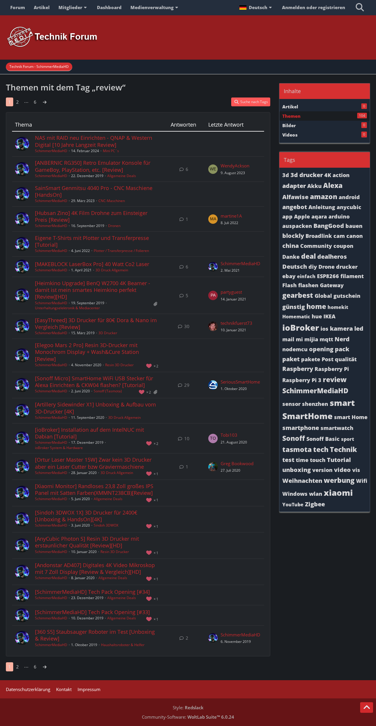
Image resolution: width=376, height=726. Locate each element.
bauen (353, 225)
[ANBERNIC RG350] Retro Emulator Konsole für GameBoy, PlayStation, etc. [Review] (92, 166)
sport (347, 439)
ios (324, 328)
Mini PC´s (111, 150)
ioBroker (300, 327)
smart (342, 402)
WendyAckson (235, 166)
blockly (293, 236)
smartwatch (336, 427)
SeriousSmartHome (240, 382)
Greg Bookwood (237, 463)
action (341, 175)
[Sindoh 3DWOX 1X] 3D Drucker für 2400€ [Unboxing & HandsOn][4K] (86, 516)
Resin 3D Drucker (119, 364)
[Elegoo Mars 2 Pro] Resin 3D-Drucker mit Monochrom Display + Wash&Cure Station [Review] (87, 352)
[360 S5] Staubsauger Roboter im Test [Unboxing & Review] (95, 635)
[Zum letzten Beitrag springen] (213, 169)
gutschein (346, 295)
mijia (311, 339)
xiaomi (338, 492)
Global (323, 295)
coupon (343, 245)
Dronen (114, 225)
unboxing (296, 470)
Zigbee (315, 504)
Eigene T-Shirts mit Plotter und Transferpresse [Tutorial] (92, 241)
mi (299, 339)
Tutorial (339, 460)
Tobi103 (229, 435)
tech (320, 449)
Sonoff (293, 438)
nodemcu (295, 349)
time (302, 459)
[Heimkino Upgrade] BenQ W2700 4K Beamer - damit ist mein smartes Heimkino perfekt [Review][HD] (92, 290)
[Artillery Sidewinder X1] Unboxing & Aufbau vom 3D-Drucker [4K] (95, 408)
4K (327, 175)
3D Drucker (107, 332)
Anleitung (321, 207)
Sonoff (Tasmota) (108, 391)
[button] (256, 7)
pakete (310, 359)
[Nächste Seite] (44, 102)
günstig (293, 307)
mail (288, 339)
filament (352, 276)
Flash (289, 285)
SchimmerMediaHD (51, 150)
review (335, 379)
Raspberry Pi (332, 368)
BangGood (328, 226)
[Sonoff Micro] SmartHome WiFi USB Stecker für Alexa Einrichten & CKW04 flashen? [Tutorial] (94, 382)
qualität (346, 359)
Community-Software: (188, 717)
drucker (346, 266)
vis (356, 469)
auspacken (297, 225)
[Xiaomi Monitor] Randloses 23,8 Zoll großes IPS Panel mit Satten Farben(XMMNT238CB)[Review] (94, 489)
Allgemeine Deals (121, 175)
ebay (289, 276)
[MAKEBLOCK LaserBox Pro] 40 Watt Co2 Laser (92, 264)
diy (312, 266)
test (288, 460)
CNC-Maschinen (111, 200)
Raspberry (297, 369)
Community (316, 245)
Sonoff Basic (323, 438)
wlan (315, 493)
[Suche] (360, 7)
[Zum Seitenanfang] (366, 707)
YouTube (292, 504)
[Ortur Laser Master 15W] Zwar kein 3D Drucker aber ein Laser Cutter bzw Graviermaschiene (93, 463)
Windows (295, 493)
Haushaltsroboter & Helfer (123, 644)
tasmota (297, 449)
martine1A (231, 216)
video (342, 470)
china (290, 246)
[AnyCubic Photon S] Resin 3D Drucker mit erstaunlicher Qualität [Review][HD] (87, 542)
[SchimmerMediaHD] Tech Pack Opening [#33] (92, 612)
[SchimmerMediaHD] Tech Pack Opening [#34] (92, 591)
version (322, 469)
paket (291, 359)
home (316, 306)
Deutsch (294, 266)
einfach (306, 276)
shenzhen (315, 403)
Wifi (361, 480)
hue (317, 316)
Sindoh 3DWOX (106, 525)
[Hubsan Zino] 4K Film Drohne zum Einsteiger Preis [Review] (91, 216)
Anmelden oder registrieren (313, 7)
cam (339, 235)
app (287, 216)
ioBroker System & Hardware (59, 447)
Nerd (342, 339)
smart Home (350, 417)
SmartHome (307, 415)
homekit (338, 307)
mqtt (326, 339)
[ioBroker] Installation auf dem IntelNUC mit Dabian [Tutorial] (89, 433)
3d (285, 175)
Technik (343, 449)
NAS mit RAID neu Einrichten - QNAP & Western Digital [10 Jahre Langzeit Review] (93, 141)
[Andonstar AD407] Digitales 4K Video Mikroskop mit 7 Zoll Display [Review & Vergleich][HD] (95, 568)
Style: (188, 707)
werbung (339, 480)
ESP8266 (328, 276)
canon (354, 235)
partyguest (231, 292)
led (358, 328)
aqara (319, 216)
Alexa (333, 185)
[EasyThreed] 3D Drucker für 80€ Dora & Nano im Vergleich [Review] (96, 323)
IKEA (329, 316)
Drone (326, 266)
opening (321, 349)
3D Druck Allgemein (111, 270)
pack (342, 349)
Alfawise (295, 197)
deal (308, 256)
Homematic (296, 316)
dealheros (332, 257)
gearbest (297, 295)
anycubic (349, 207)
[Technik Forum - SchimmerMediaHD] (188, 37)
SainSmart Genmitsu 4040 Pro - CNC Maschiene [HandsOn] (93, 191)
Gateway (332, 285)
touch (317, 459)
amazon (323, 196)
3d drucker (307, 175)
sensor (291, 403)
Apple (302, 216)
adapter (294, 186)
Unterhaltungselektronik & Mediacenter (67, 307)
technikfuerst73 (236, 323)
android (349, 197)
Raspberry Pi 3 (301, 380)
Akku (314, 185)
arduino (339, 216)
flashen (308, 285)
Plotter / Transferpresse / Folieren (121, 250)
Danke (291, 256)
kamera (341, 328)
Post (327, 359)
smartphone (300, 428)
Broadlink (319, 235)
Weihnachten (302, 481)
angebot (294, 207)
